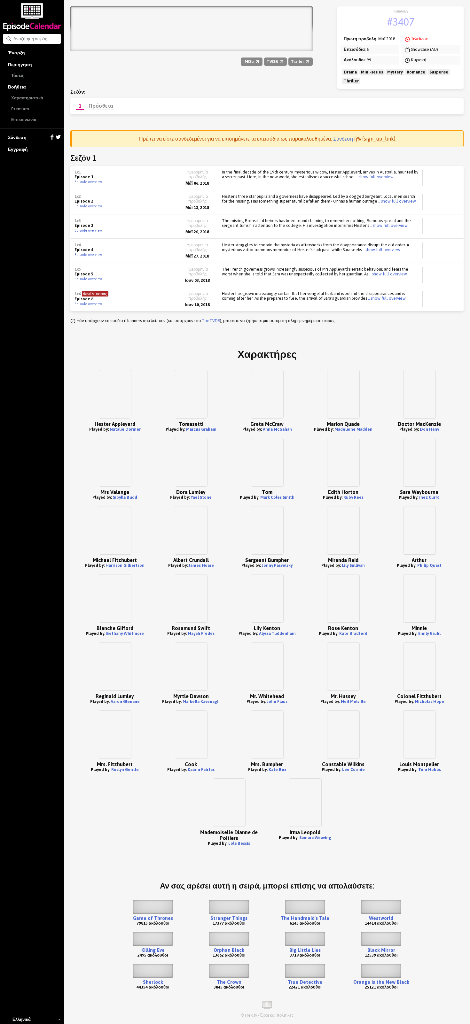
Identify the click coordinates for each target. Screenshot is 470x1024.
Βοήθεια (17, 86)
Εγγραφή (18, 149)
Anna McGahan (277, 429)
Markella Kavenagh (201, 701)
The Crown (229, 982)
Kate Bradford (353, 633)
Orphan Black (229, 950)
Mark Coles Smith (277, 497)
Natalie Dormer (125, 429)
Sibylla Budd (125, 497)
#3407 (400, 22)
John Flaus (277, 701)
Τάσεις (17, 75)
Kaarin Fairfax (201, 769)
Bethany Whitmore (125, 633)
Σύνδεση (17, 137)
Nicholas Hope (429, 701)
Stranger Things (228, 918)
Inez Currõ (429, 497)
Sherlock (153, 982)
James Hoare (201, 565)
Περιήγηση (20, 64)
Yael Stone (201, 497)
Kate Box (277, 769)
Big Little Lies (305, 950)
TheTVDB (211, 320)
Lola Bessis (239, 843)
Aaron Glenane (125, 701)
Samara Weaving (315, 837)
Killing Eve (153, 950)
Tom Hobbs (429, 769)
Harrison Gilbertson (125, 565)
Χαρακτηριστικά (27, 98)
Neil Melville (353, 701)
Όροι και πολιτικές (277, 1015)
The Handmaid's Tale (305, 918)
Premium (20, 108)
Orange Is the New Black (381, 982)
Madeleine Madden (353, 429)
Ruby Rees (353, 497)
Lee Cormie (353, 769)
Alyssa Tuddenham (277, 633)
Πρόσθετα (101, 106)
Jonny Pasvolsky (277, 565)
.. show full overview (374, 176)
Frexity (251, 1015)
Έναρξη (16, 52)
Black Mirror (381, 950)
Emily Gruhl (429, 633)
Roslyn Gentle (125, 769)
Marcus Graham (201, 429)
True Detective (305, 982)
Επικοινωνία (23, 119)
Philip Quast (429, 565)
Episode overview (88, 182)
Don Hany (429, 429)
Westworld (381, 918)
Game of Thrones (153, 918)
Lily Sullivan (353, 565)
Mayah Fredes (201, 633)
